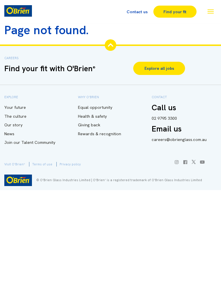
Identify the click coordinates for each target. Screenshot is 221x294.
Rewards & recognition (99, 133)
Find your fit (174, 11)
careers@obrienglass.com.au (179, 139)
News (9, 133)
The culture (15, 116)
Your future (15, 107)
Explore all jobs (159, 68)
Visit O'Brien (14, 164)
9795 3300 (164, 118)
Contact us (137, 11)
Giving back (89, 124)
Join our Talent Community (30, 142)
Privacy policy (70, 164)
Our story (13, 124)
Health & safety (92, 116)
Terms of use (42, 164)
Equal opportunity (95, 107)
